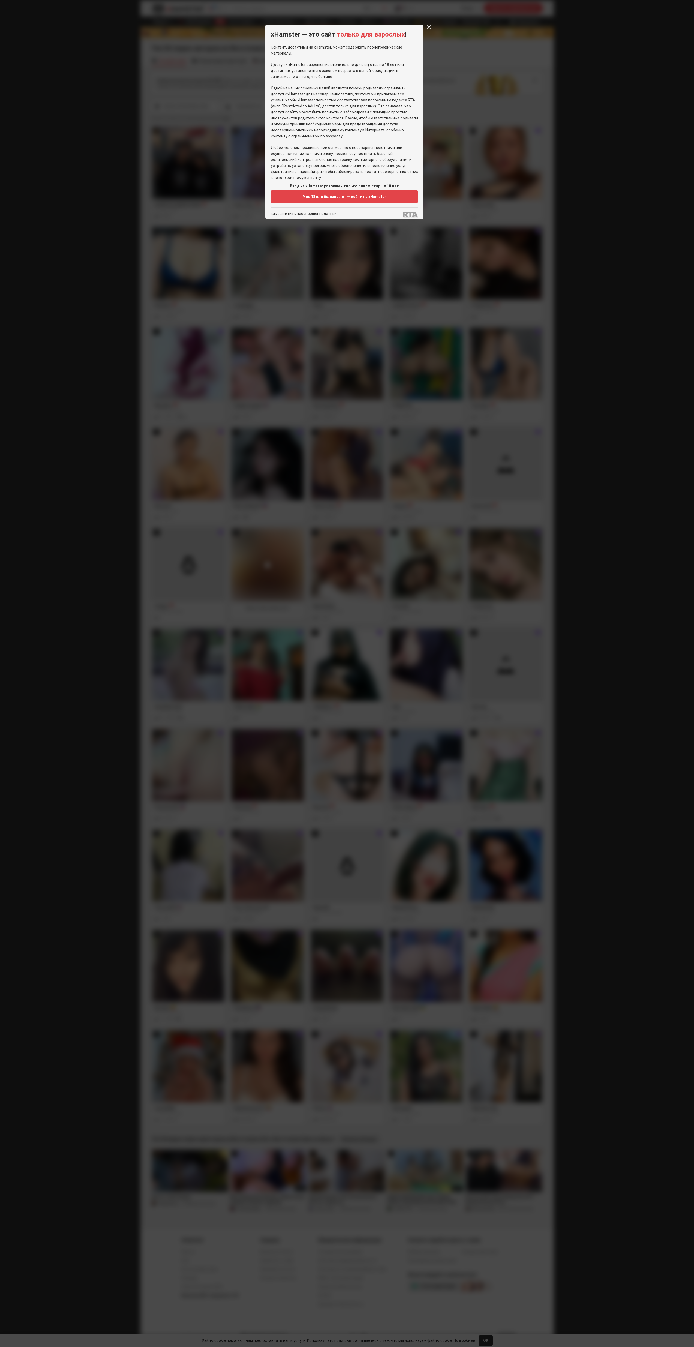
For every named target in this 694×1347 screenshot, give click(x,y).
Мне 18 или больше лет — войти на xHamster (344, 196)
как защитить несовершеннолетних (304, 214)
